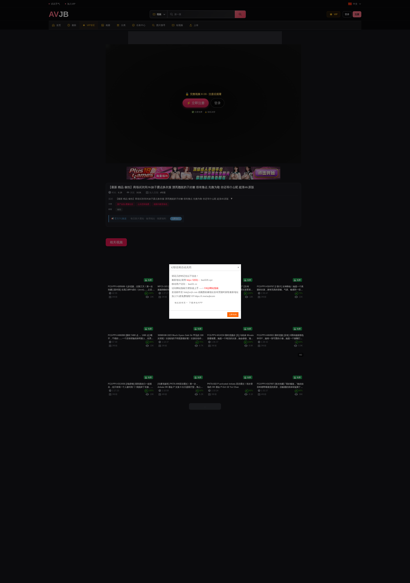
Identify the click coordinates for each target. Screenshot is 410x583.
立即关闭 (233, 314)
